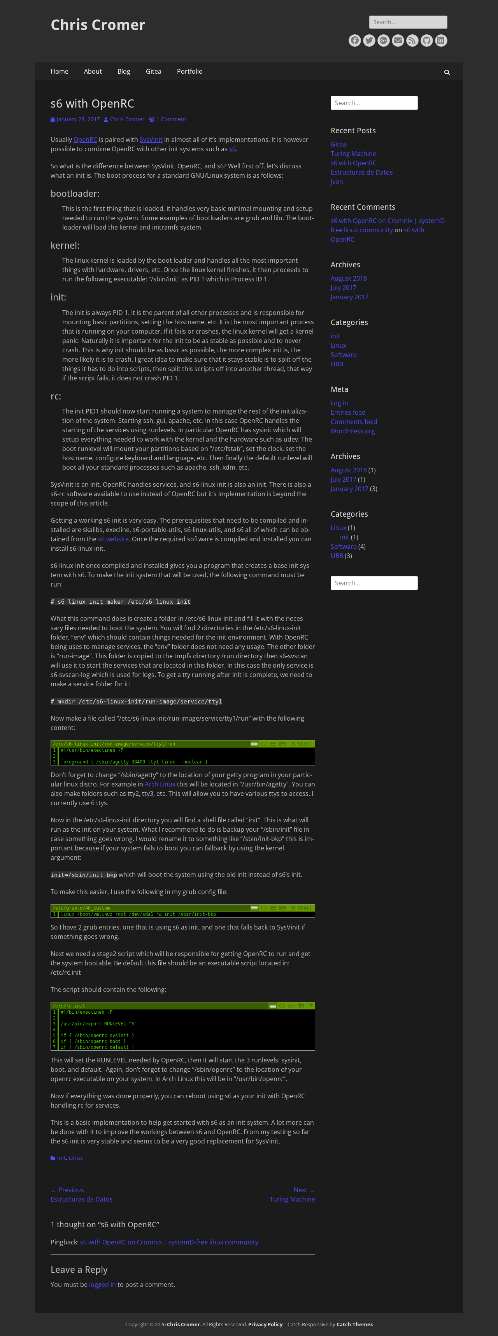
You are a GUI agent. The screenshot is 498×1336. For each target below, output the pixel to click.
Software (344, 354)
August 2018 (349, 278)
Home (59, 71)
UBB (337, 364)
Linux (76, 1157)
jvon (337, 181)
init (61, 1157)
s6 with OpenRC (354, 163)
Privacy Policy (265, 1324)
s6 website (113, 539)
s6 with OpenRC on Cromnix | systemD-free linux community (169, 1242)
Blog (123, 71)
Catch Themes (355, 1324)
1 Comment (171, 119)
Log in (339, 403)
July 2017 (343, 287)
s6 (232, 149)
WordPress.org (353, 431)
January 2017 (349, 297)
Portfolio (190, 71)
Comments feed (354, 421)
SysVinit (151, 139)
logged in (102, 1284)
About (93, 71)
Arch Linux (160, 784)
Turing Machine (353, 153)
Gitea (153, 71)
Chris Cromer (98, 25)
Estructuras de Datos (362, 172)
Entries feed (348, 412)
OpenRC (85, 139)
